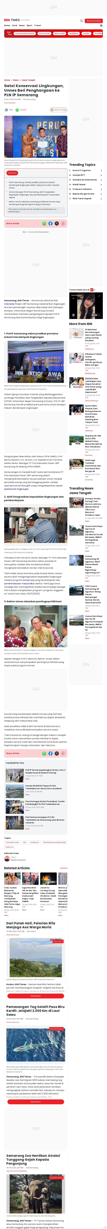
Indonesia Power (13, 303)
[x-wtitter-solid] (57, 223)
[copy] (63, 223)
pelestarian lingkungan (16, 489)
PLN (56, 300)
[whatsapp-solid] (44, 223)
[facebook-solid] (50, 223)
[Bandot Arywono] (7, 859)
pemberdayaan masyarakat (19, 583)
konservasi (28, 580)
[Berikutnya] (67, 1022)
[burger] (101, 25)
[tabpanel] (35, 197)
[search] (81, 20)
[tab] (13, 173)
